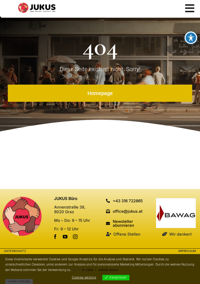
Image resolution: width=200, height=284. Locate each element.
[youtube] (65, 236)
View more (80, 270)
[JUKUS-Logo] (36, 5)
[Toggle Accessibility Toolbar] (191, 37)
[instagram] (75, 236)
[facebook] (55, 236)
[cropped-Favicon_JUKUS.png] (22, 199)
